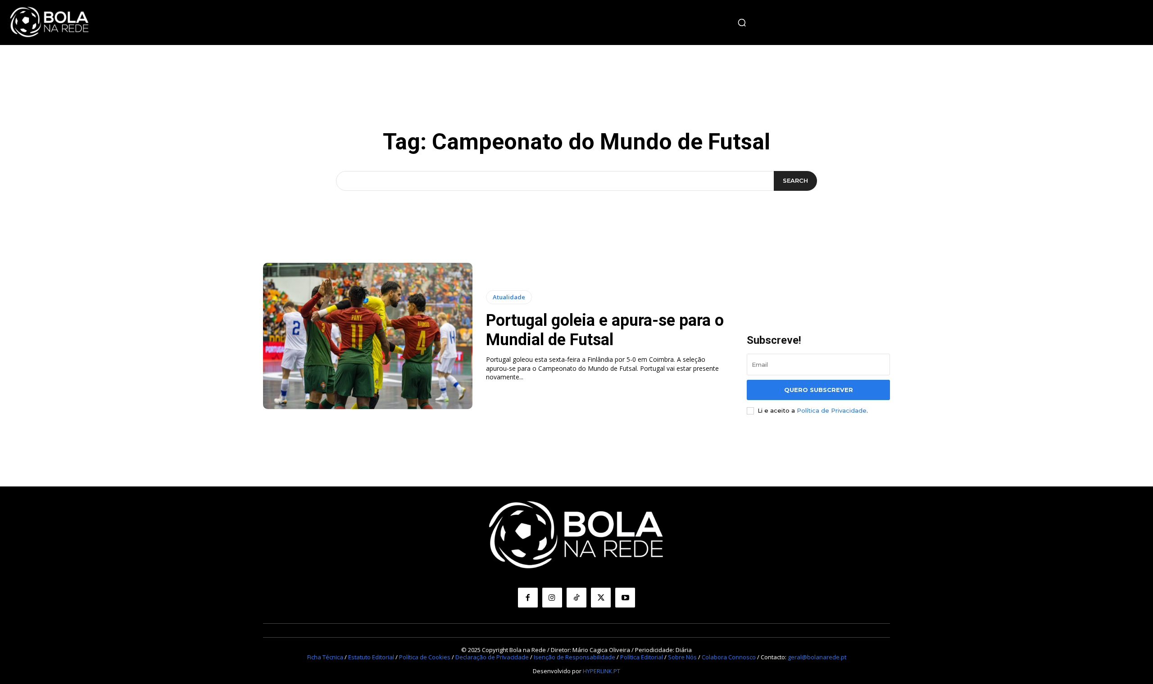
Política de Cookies (424, 657)
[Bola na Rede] (49, 22)
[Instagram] (552, 598)
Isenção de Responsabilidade (574, 657)
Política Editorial (641, 657)
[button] (742, 23)
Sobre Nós (682, 657)
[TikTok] (576, 598)
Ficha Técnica (325, 657)
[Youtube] (625, 598)
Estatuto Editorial (371, 657)
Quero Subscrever (818, 389)
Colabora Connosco (729, 657)
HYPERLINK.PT (601, 671)
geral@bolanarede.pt (817, 657)
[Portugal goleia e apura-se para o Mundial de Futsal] (367, 336)
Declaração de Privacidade (492, 657)
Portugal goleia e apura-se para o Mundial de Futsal (605, 330)
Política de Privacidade (832, 410)
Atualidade (509, 297)
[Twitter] (601, 598)
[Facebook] (528, 598)
